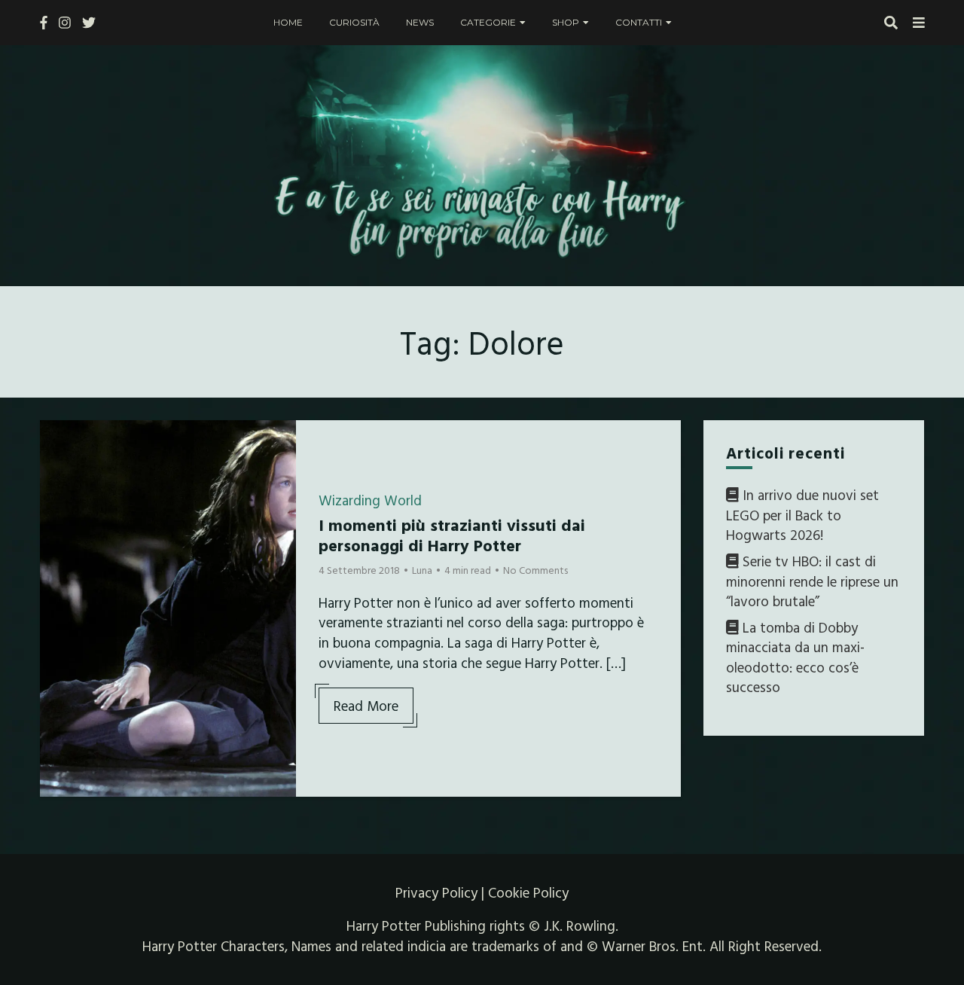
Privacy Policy (436, 892)
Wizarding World (370, 500)
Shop (565, 22)
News (420, 22)
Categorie (488, 22)
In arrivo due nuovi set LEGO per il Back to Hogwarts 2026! (802, 514)
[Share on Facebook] (57, 441)
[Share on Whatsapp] (57, 522)
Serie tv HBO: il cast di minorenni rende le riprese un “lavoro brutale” (812, 580)
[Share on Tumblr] (57, 495)
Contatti (638, 22)
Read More (366, 705)
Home (288, 22)
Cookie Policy (528, 892)
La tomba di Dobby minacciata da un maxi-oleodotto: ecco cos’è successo (795, 657)
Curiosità (354, 22)
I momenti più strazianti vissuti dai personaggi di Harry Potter (452, 534)
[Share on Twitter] (57, 468)
